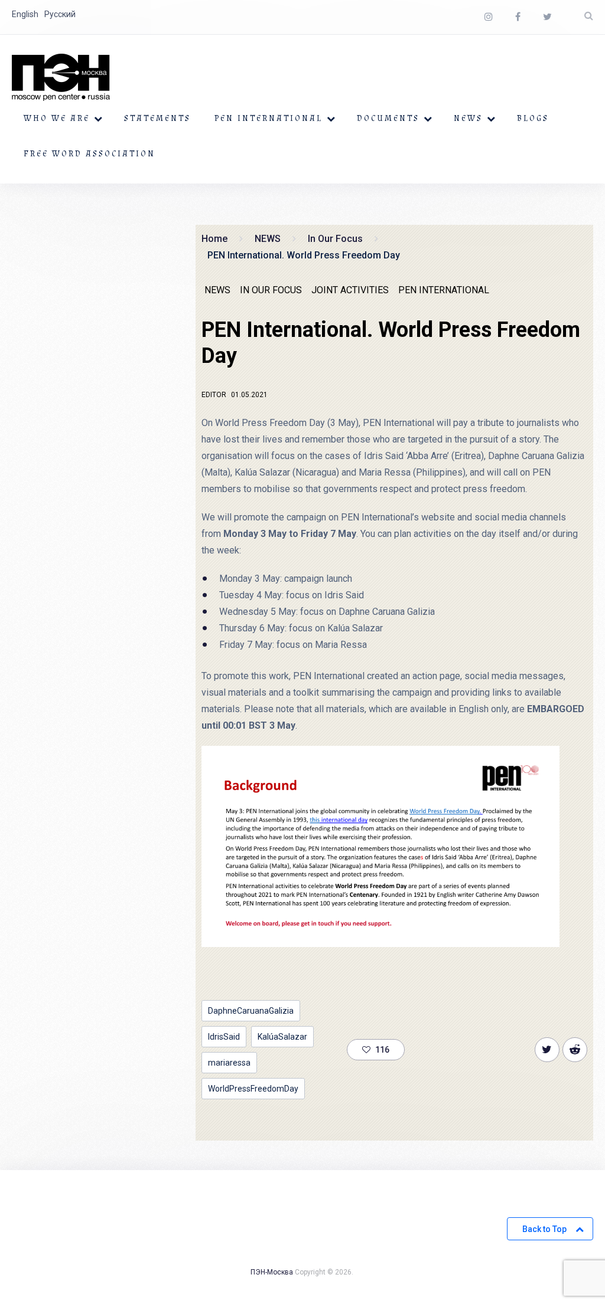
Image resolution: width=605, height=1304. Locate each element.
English (25, 14)
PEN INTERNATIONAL (268, 118)
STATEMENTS (157, 118)
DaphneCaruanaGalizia (251, 1010)
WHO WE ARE (57, 118)
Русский (60, 14)
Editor (213, 395)
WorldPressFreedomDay (253, 1088)
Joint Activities (350, 290)
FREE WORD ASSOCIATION (89, 154)
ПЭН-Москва (272, 1272)
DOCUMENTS (388, 118)
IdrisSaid (224, 1036)
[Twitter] (547, 17)
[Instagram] (488, 17)
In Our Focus (271, 290)
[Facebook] (518, 17)
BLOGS (533, 118)
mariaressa (229, 1062)
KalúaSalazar (282, 1036)
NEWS (468, 118)
